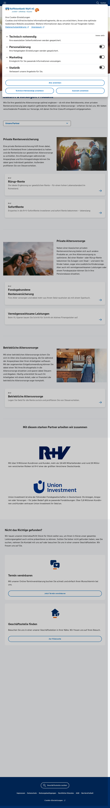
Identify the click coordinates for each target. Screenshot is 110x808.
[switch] (102, 46)
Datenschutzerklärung (16, 27)
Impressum (36, 27)
